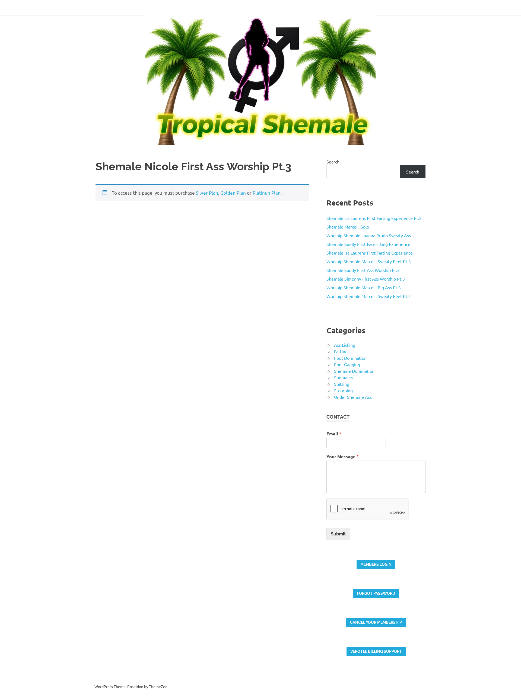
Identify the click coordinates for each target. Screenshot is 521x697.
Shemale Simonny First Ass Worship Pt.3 (365, 278)
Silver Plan (207, 192)
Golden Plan (233, 192)
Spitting (341, 384)
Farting (341, 351)
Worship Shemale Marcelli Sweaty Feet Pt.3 (368, 261)
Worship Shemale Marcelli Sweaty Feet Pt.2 (368, 296)
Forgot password (376, 593)
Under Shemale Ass (353, 397)
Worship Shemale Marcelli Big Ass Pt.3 (363, 287)
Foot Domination (350, 358)
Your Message (342, 456)
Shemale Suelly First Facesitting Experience (368, 244)
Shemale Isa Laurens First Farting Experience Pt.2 (374, 218)
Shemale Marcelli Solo (347, 226)
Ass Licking (344, 345)
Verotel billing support (376, 651)
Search (332, 161)
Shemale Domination (354, 371)
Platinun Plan (267, 192)
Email (333, 433)
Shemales (343, 377)
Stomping (343, 390)
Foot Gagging (347, 364)
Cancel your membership (376, 622)
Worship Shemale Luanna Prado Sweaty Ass (368, 235)
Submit (338, 534)
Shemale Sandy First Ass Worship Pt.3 (363, 270)
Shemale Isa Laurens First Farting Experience (369, 252)
